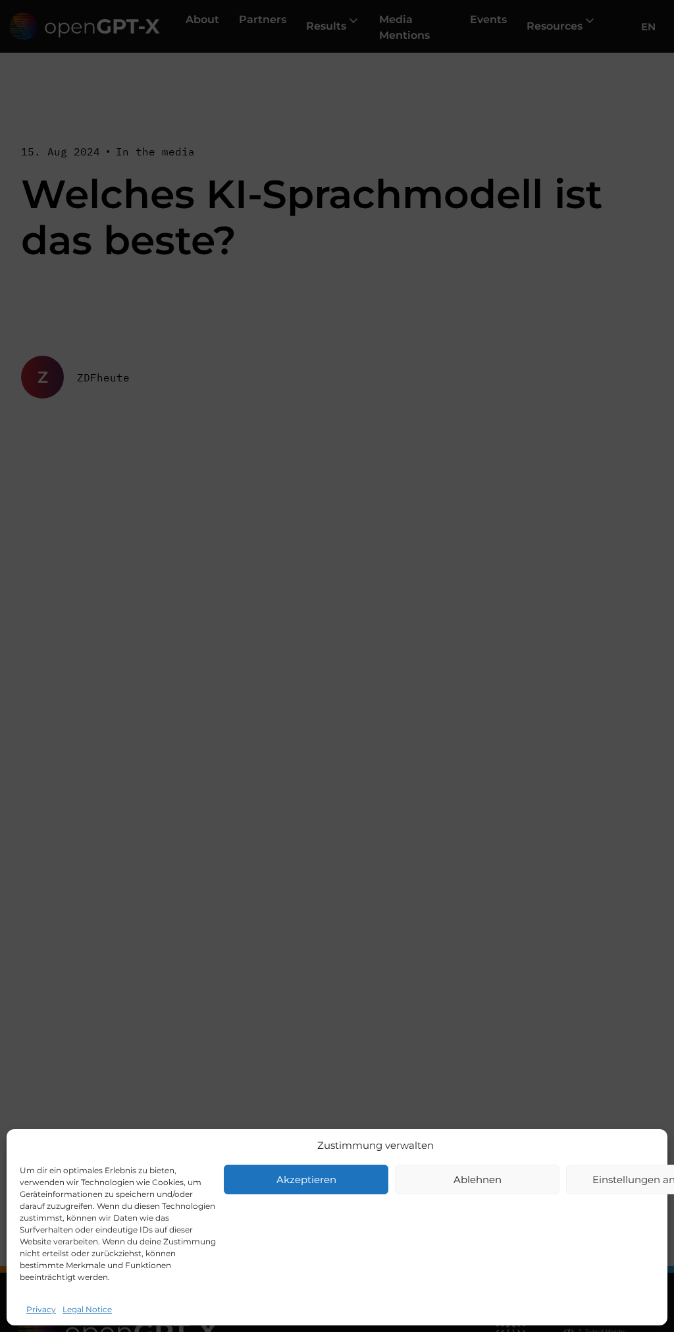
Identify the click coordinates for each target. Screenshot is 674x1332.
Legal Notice (87, 1309)
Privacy (41, 1309)
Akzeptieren (306, 1179)
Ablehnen (478, 1179)
